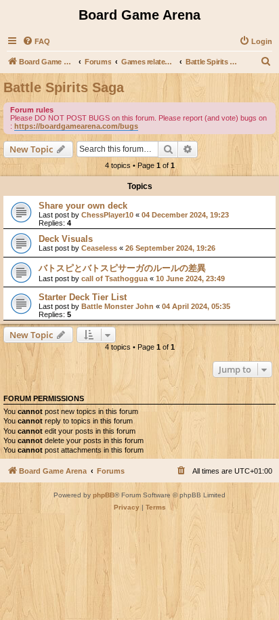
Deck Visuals (66, 239)
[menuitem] (36, 41)
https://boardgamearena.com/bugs (76, 126)
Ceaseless (99, 248)
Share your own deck (83, 206)
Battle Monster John (117, 306)
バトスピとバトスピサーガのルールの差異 (122, 268)
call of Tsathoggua (114, 278)
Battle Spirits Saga (63, 87)
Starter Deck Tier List (83, 297)
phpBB (103, 495)
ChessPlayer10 (107, 215)
